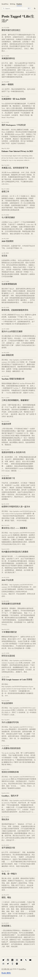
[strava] (26, 960)
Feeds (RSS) (6, 973)
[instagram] (17, 960)
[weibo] (8, 963)
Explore (19, 4)
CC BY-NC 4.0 (7, 969)
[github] (8, 960)
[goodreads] (12, 963)
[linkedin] (12, 960)
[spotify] (17, 963)
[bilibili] (3, 963)
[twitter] (3, 960)
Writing (12, 4)
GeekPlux (5, 4)
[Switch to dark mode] (34, 8)
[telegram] (21, 960)
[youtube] (30, 960)
